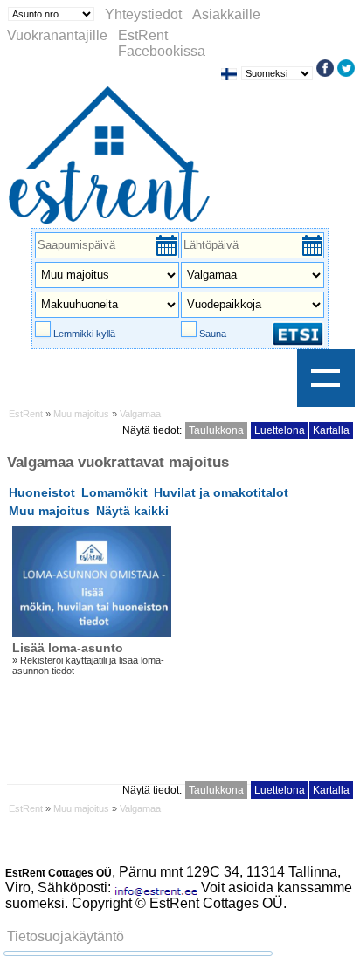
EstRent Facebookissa (161, 43)
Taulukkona (216, 430)
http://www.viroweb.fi (274, 919)
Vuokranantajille (57, 35)
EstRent (26, 414)
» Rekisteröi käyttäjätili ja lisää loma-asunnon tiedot (88, 658)
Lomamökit (114, 492)
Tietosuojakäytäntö (65, 936)
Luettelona (279, 430)
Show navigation (326, 378)
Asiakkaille (226, 14)
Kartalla (331, 430)
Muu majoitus (81, 414)
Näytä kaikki (132, 511)
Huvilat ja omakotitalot (221, 492)
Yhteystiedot (143, 14)
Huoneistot (42, 492)
